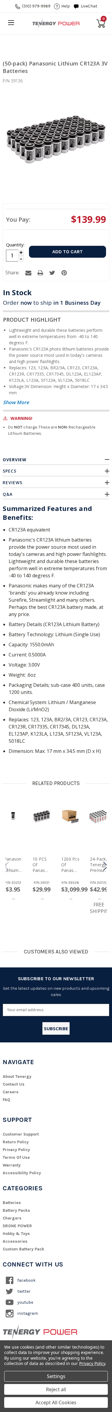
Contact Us (13, 1084)
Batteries (12, 1202)
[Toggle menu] (11, 22)
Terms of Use (16, 1157)
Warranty (12, 1165)
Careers (11, 1091)
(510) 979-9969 (36, 6)
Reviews (12, 482)
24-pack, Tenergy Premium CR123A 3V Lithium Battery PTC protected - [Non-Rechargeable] (99, 864)
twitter (23, 1291)
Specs (9, 471)
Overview (15, 459)
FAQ (6, 1099)
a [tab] (28, 273)
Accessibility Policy (22, 1172)
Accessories (15, 1241)
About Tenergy (17, 1076)
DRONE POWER (17, 1225)
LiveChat (89, 6)
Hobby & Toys (16, 1233)
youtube (24, 1302)
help (65, 6)
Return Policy (16, 1141)
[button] (106, 866)
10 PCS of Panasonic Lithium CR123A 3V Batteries (41, 864)
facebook (26, 1280)
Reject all (56, 1389)
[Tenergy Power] (56, 23)
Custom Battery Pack (23, 1249)
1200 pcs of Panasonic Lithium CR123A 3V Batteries (70, 864)
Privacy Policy (16, 1149)
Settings (56, 1376)
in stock (17, 292)
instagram (27, 1313)
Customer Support (21, 1134)
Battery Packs (16, 1210)
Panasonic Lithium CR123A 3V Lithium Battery (13, 864)
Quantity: (15, 245)
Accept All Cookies (56, 1402)
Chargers (12, 1218)
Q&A (8, 494)
